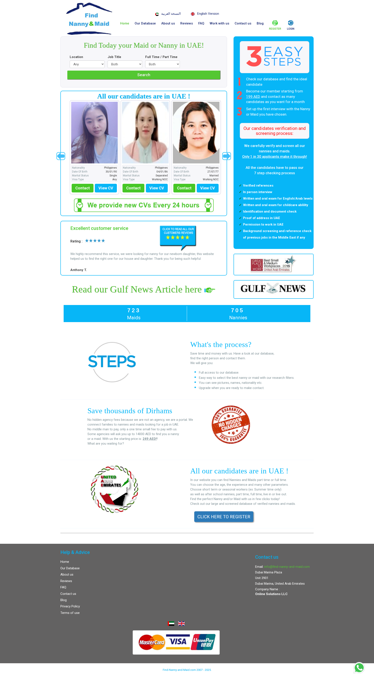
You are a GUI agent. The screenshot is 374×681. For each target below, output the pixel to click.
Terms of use (70, 613)
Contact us (243, 23)
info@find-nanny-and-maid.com (287, 567)
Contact (81, 188)
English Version (208, 14)
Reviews (186, 23)
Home (124, 23)
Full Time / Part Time (161, 57)
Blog (260, 23)
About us (168, 23)
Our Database (145, 23)
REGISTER (275, 28)
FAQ (201, 23)
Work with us (219, 23)
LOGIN (290, 28)
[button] (60, 156)
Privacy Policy (70, 606)
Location (76, 57)
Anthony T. (78, 270)
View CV (104, 188)
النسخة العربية (171, 14)
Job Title (114, 57)
